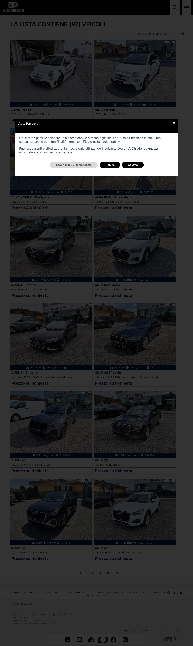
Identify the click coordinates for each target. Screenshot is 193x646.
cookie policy (110, 141)
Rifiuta (110, 164)
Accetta (133, 164)
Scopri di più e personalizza (74, 164)
